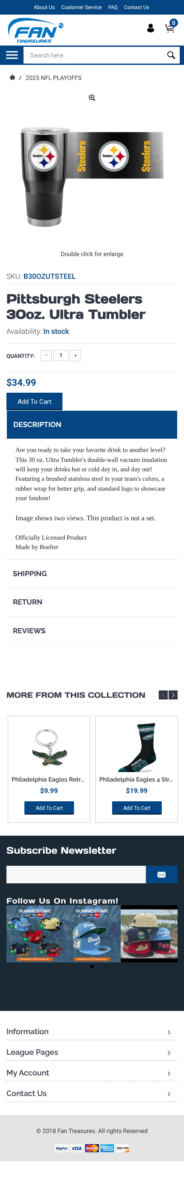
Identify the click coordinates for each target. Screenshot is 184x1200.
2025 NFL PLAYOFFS (53, 78)
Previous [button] (163, 694)
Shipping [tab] (30, 573)
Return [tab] (27, 602)
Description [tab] (37, 424)
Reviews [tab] (29, 630)
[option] (49, 772)
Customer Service (81, 7)
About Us (44, 7)
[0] (172, 35)
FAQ (113, 7)
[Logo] (36, 30)
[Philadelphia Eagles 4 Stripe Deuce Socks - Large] (136, 748)
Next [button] (173, 694)
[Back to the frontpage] (12, 78)
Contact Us (136, 7)
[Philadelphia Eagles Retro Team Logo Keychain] (49, 748)
